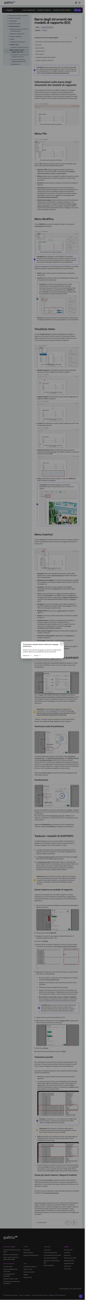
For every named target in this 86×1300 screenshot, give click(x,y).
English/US (26, 655)
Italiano (36, 655)
